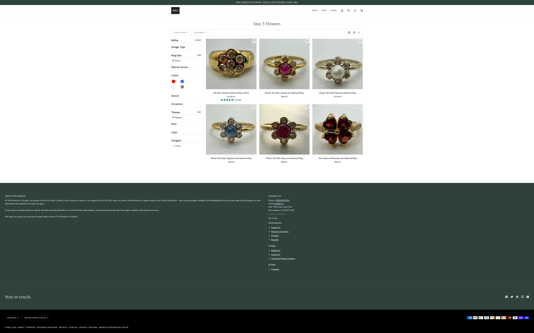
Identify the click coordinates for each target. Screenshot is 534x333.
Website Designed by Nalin (113, 327)
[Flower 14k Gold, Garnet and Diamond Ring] (284, 64)
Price (174, 124)
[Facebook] (506, 297)
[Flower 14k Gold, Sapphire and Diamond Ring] (231, 129)
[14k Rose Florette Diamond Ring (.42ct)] (231, 64)
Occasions (177, 104)
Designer (176, 140)
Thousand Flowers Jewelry (283, 258)
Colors (175, 75)
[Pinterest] (517, 297)
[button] (227, 100)
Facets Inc (275, 227)
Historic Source (179, 67)
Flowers (178, 117)
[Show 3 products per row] (354, 32)
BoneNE (275, 240)
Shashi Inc (275, 250)
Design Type (178, 47)
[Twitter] (512, 297)
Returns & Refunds (47, 327)
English (12, 318)
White (173, 87)
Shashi (178, 146)
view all (198, 40)
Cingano (275, 235)
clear (199, 55)
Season (175, 95)
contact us (279, 203)
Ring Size (176, 55)
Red (173, 81)
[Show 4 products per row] (359, 32)
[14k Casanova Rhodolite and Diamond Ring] (337, 129)
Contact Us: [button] (275, 196)
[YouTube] (527, 297)
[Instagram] (522, 297)
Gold (182, 87)
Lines (174, 132)
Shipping (30, 327)
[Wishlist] (355, 10)
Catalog (73, 327)
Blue (182, 81)
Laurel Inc (275, 254)
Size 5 (177, 61)
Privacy (63, 327)
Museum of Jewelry (280, 231)
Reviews (93, 327)
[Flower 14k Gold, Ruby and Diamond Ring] (284, 129)
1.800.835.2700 (282, 200)
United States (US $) (35, 318)
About (21, 327)
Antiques (275, 269)
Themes (175, 112)
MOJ (9, 327)
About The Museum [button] (15, 196)
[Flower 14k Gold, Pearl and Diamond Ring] (337, 64)
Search (83, 327)
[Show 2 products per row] (349, 32)
